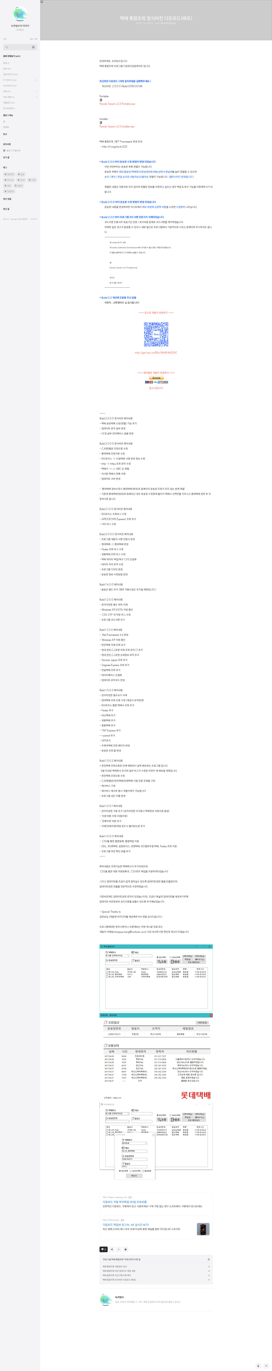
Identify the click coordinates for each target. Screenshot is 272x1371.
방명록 (6, 127)
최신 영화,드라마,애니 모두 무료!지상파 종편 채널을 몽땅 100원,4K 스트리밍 (141, 1229)
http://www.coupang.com (115, 1197)
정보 (7, 68)
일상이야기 (10, 74)
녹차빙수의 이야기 (20, 25)
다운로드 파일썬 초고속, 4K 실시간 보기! (126, 1225)
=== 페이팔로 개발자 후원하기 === (156, 372)
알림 (6, 63)
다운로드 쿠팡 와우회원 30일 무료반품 (125, 1202)
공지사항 (7, 144)
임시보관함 (9, 108)
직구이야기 (10, 85)
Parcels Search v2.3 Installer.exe (116, 126)
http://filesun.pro (111, 1220)
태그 (5, 167)
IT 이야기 (10, 80)
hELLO (6, 219)
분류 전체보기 (11, 56)
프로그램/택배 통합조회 (166, 23)
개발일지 (9, 102)
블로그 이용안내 (13, 150)
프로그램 (8, 97)
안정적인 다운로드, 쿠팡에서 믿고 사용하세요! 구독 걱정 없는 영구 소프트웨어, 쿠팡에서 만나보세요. (153, 1206)
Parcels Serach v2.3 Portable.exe (117, 103)
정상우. (25, 219)
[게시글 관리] (119, 1249)
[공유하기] (112, 1249)
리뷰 (6, 91)
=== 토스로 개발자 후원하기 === (156, 312)
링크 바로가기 (156, 388)
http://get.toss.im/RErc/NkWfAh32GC (156, 352)
